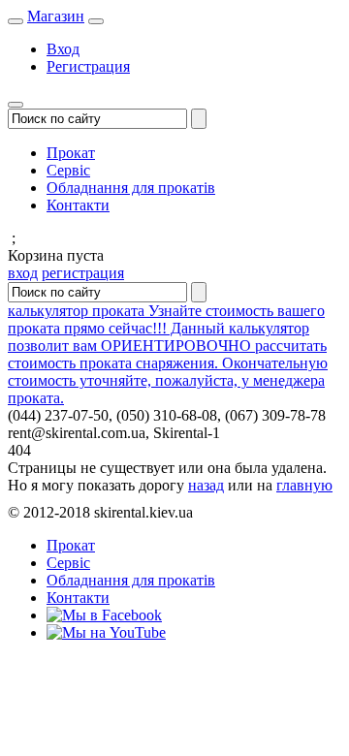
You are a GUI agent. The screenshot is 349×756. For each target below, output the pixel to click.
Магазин (55, 16)
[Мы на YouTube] (106, 632)
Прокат (71, 152)
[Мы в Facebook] (104, 615)
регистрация (83, 273)
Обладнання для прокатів (131, 187)
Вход (63, 49)
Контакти (78, 205)
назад (206, 485)
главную (304, 485)
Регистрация (88, 66)
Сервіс (68, 170)
